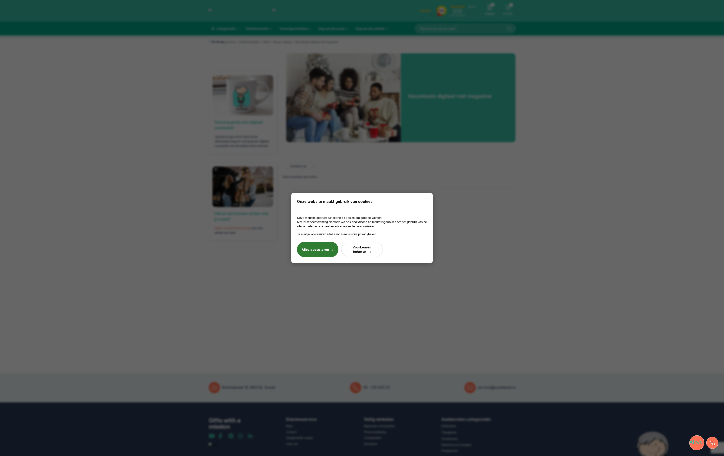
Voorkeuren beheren (362, 249)
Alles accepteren (315, 249)
